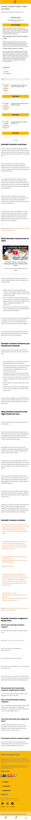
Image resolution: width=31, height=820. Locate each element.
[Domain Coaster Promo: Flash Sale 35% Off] (5, 124)
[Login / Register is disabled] (26, 818)
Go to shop (16, 25)
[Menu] (1, 2)
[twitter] (4, 776)
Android (3, 806)
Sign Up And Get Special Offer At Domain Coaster (19, 104)
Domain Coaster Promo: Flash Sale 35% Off (19, 122)
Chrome (12, 806)
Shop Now (15, 96)
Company (6, 782)
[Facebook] (2, 776)
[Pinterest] (12, 776)
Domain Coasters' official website (15, 640)
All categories (7, 73)
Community (6, 786)
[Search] (28, 2)
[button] (15, 782)
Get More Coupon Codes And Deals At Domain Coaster (19, 85)
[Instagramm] (7, 776)
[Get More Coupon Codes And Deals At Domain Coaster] (5, 87)
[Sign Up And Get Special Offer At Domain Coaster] (5, 105)
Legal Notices (7, 790)
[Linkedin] (15, 776)
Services (6, 71)
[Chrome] (12, 803)
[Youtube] (9, 776)
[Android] (3, 803)
